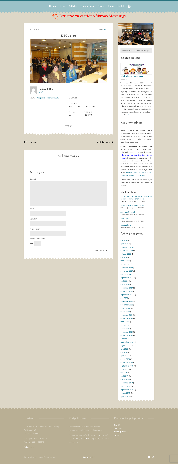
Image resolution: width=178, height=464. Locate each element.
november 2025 (126, 250)
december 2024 (126, 267)
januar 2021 (125, 328)
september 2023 (126, 294)
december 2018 (126, 383)
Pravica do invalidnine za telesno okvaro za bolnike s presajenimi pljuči (136, 197)
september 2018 (126, 389)
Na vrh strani (87, 457)
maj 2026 (124, 240)
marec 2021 (125, 322)
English (120, 6)
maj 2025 (124, 257)
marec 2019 (125, 379)
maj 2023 (124, 298)
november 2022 (126, 305)
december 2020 (126, 332)
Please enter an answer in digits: (37, 238)
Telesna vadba (87, 6)
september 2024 (126, 278)
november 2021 (126, 318)
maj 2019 (124, 372)
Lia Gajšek (124, 218)
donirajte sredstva (82, 438)
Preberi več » (132, 115)
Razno (111, 6)
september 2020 (126, 342)
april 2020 (124, 356)
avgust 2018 (125, 393)
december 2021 (126, 315)
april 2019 (124, 376)
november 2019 (126, 362)
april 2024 (124, 281)
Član (115, 425)
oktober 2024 (125, 274)
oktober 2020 (125, 339)
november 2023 (126, 291)
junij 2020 (124, 349)
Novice (101, 6)
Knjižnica (73, 6)
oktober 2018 (125, 386)
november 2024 (126, 271)
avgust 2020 (125, 345)
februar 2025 (125, 264)
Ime (32, 209)
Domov (52, 6)
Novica (116, 435)
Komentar (34, 179)
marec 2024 (125, 284)
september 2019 (126, 366)
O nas (62, 6)
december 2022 (126, 301)
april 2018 (124, 396)
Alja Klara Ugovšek (127, 212)
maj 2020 (124, 352)
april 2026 (124, 244)
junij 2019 (124, 369)
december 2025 (126, 247)
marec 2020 (125, 359)
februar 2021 (125, 325)
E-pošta (33, 219)
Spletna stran (35, 229)
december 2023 (126, 288)
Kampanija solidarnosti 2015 (48, 98)
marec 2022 (125, 311)
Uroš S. (104, 30)
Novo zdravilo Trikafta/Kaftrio (132, 205)
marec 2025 (125, 261)
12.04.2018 (35, 30)
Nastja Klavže (125, 225)
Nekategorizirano (121, 432)
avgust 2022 (125, 308)
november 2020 (126, 335)
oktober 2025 (125, 254)
